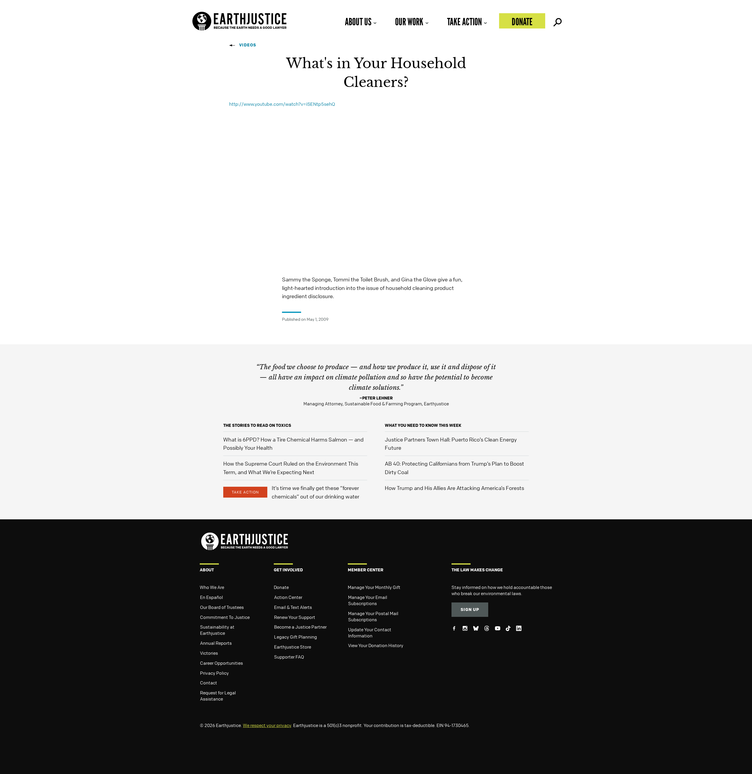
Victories (209, 653)
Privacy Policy (214, 673)
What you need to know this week (423, 425)
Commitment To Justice (225, 617)
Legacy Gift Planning (295, 637)
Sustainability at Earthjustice (217, 630)
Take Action (464, 22)
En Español (211, 597)
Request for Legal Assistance (218, 696)
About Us (358, 22)
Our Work (409, 22)
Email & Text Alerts (293, 607)
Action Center (288, 597)
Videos (247, 45)
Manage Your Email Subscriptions (367, 600)
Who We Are (212, 587)
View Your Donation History (375, 645)
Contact (208, 683)
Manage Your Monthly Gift (374, 587)
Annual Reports (216, 643)
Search (557, 20)
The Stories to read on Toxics (257, 425)
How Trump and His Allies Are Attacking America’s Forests (454, 488)
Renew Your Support (294, 617)
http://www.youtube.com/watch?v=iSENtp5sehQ (282, 104)
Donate (522, 22)
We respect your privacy (267, 725)
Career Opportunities (221, 663)
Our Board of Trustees (222, 607)
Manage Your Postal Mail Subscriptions (373, 616)
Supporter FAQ (289, 657)
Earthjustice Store (292, 647)
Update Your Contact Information (369, 633)
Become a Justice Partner (300, 627)
